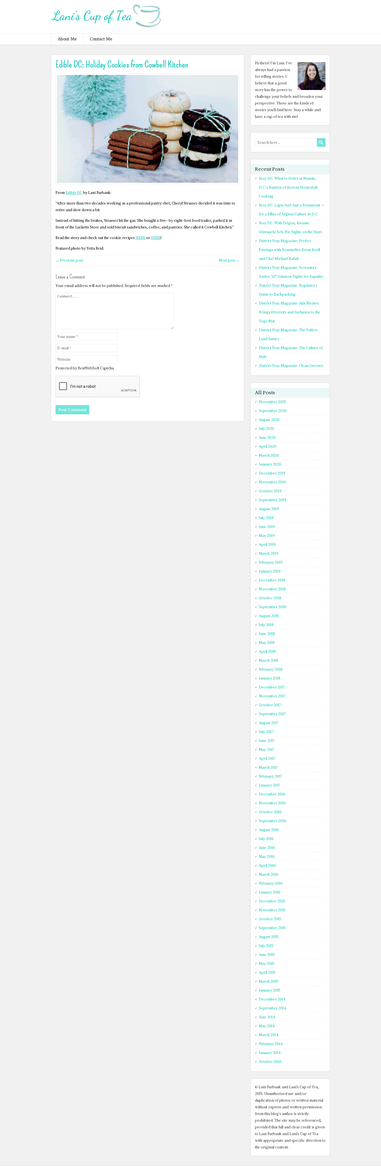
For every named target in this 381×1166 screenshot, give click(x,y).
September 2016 (272, 821)
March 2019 (268, 553)
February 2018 (271, 669)
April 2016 (267, 865)
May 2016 (267, 856)
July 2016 (266, 838)
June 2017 (266, 740)
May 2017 (266, 749)
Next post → (229, 260)
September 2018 (272, 607)
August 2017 (268, 722)
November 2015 (272, 910)
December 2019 (272, 473)
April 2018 (267, 651)
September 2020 (273, 410)
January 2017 (269, 785)
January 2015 (269, 990)
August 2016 (269, 829)
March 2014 (268, 1035)
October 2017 (270, 705)
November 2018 (272, 589)
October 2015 (270, 919)
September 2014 (272, 1008)
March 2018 (268, 660)
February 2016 (271, 883)
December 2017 (272, 687)
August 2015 (269, 936)
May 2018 (267, 642)
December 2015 (272, 901)
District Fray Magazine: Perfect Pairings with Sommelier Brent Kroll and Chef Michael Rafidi (289, 249)
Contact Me (101, 39)
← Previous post (69, 260)
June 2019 (267, 526)
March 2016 (268, 874)
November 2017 (272, 696)
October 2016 (270, 812)
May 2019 (267, 535)
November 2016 (272, 803)
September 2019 (272, 500)
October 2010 (270, 1061)
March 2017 (268, 767)
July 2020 (266, 428)
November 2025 (272, 402)
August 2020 (269, 419)
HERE (140, 237)
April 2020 (267, 446)
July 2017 (266, 731)
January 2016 (270, 892)
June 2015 (267, 954)
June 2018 (267, 633)
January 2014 (270, 1052)
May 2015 (266, 963)
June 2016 (267, 847)
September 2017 (272, 714)
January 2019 (270, 571)
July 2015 (266, 945)
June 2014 (267, 1017)
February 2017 (270, 776)
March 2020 (269, 455)
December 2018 (272, 580)
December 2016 (272, 794)
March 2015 (268, 981)
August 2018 (269, 616)
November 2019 (272, 482)
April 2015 (267, 972)
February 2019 (271, 562)
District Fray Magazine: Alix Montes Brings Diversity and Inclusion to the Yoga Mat (289, 312)
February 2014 (271, 1043)
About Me (67, 39)
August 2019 (269, 509)
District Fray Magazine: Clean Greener (291, 365)
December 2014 (272, 999)
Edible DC (74, 192)
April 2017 (267, 758)
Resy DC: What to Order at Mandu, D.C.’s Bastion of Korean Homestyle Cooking (288, 187)
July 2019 (266, 517)
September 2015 (272, 928)
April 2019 (267, 544)
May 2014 (267, 1026)
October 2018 (270, 598)
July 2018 (266, 624)
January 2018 (270, 678)
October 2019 (270, 491)
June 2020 (267, 437)
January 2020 (270, 464)
